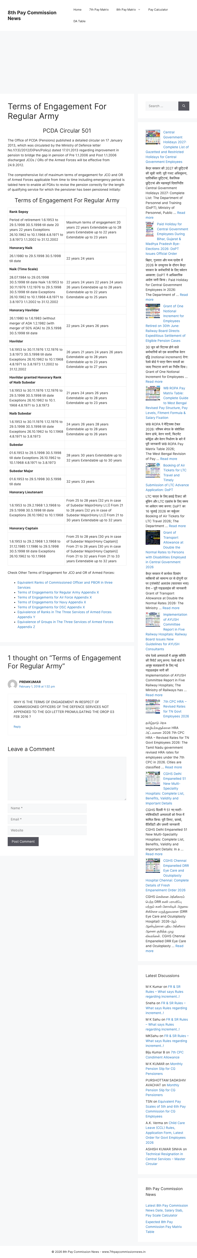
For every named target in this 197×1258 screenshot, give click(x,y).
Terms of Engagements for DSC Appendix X (51, 607)
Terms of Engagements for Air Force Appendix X (55, 597)
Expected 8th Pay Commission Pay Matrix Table (164, 1227)
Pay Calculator (158, 9)
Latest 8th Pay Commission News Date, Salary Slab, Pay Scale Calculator (167, 1210)
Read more (154, 381)
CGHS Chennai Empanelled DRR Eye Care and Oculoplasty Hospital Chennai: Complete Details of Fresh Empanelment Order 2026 (167, 875)
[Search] (183, 106)
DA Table (79, 21)
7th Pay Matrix (99, 9)
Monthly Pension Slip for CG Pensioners (164, 1069)
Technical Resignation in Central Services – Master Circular (165, 1159)
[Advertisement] (98, 58)
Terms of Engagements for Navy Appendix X (52, 602)
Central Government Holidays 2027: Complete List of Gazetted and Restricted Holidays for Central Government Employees (167, 147)
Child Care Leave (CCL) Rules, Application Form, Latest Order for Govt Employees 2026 (166, 1133)
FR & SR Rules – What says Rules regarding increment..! (164, 991)
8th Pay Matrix (126, 9)
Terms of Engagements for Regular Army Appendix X (58, 592)
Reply (17, 726)
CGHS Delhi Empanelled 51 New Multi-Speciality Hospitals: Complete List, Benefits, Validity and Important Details (166, 788)
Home (77, 9)
